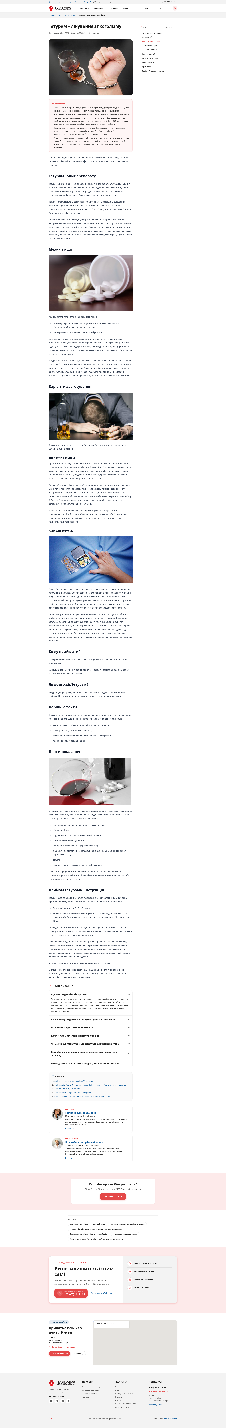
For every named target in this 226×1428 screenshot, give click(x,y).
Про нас (148, 8)
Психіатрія (127, 8)
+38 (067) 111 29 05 (170, 2)
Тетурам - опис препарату (152, 33)
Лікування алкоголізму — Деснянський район (87, 1224)
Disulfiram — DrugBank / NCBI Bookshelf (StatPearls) (73, 1081)
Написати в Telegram (103, 1293)
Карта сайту (120, 1397)
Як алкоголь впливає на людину (125, 1234)
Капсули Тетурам (150, 50)
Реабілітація (113, 8)
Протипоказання (148, 67)
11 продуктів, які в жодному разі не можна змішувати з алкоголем (96, 1229)
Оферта (118, 1400)
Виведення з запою (89, 1394)
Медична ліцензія (122, 1407)
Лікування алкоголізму (67, 15)
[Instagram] (62, 1401)
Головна (52, 15)
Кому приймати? (148, 54)
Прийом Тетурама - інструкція (153, 71)
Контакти (159, 8)
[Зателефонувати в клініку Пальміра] (175, 8)
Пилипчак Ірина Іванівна (80, 1112)
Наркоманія (98, 8)
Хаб (138, 8)
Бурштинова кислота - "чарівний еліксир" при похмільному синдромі (96, 1239)
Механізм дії (146, 37)
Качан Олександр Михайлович (84, 1142)
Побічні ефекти (148, 62)
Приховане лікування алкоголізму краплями (127, 1224)
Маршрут (80, 1354)
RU (55, 1419)
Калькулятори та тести (124, 1394)
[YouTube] (51, 1401)
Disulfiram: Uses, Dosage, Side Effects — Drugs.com (72, 1093)
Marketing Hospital (170, 1419)
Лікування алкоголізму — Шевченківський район (89, 1234)
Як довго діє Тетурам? (150, 58)
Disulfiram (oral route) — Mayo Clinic (67, 1089)
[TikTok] (68, 1401)
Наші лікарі (119, 1387)
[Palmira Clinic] (60, 8)
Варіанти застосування (151, 41)
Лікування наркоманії (90, 1390)
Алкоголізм (84, 8)
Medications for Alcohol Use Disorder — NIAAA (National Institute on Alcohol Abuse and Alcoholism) (90, 1085)
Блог (117, 1390)
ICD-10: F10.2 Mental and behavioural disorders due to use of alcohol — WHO (82, 1096)
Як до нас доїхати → (156, 1405)
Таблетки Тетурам (150, 46)
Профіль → (69, 1129)
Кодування (86, 1397)
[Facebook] (56, 1401)
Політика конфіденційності (125, 1404)
